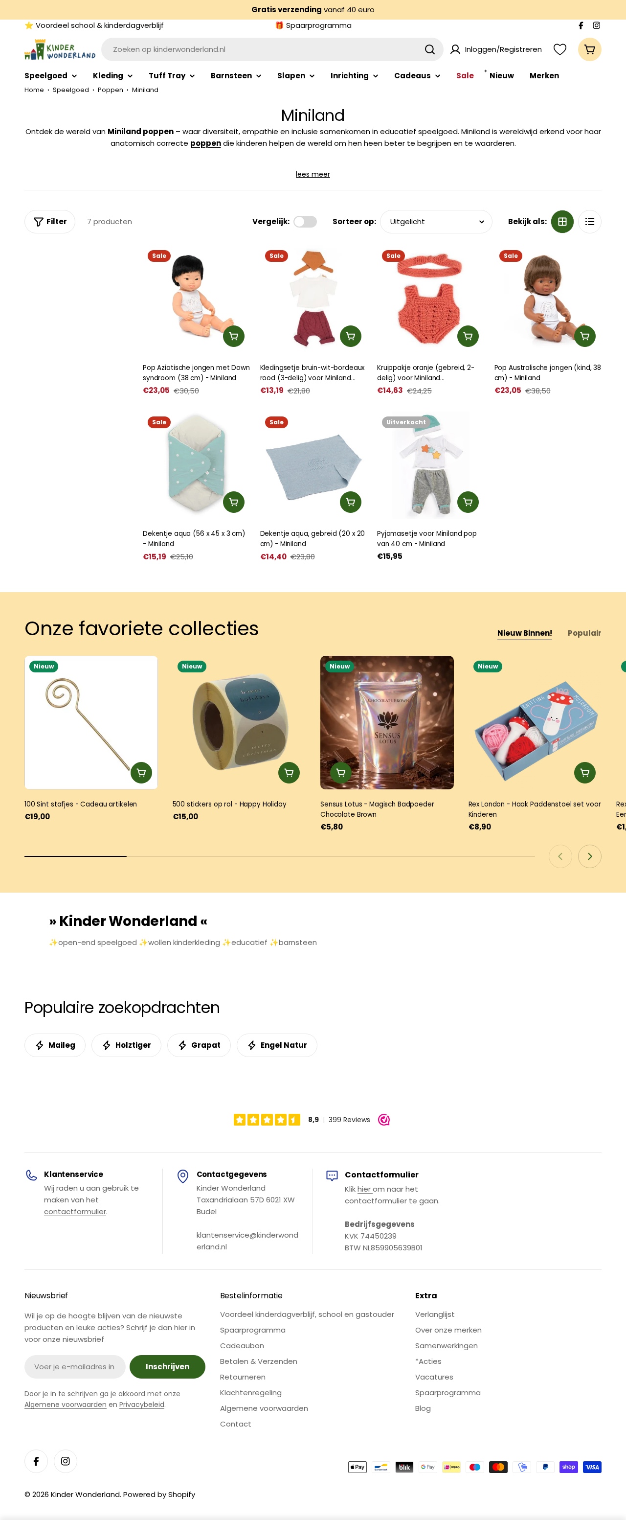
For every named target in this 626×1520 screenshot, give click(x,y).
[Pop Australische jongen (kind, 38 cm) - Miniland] (548, 299)
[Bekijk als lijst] (590, 221)
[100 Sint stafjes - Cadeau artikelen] (91, 722)
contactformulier (75, 1211)
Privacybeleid (141, 1404)
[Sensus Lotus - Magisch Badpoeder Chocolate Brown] (387, 722)
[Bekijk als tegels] (562, 221)
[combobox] (272, 49)
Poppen (110, 89)
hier (365, 1189)
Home (34, 89)
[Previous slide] (560, 856)
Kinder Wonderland (85, 1494)
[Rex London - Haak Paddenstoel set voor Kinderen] (535, 722)
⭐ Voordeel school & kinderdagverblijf (94, 25)
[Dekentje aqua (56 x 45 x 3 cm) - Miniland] (196, 465)
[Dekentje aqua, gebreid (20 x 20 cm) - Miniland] (314, 465)
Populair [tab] (585, 633)
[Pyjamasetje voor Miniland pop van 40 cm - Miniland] (431, 465)
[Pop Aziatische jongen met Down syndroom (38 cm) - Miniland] (196, 299)
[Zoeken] (430, 49)
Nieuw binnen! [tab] (524, 633)
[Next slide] (590, 856)
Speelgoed (71, 89)
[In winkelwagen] (234, 336)
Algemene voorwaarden (65, 1404)
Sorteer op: (354, 221)
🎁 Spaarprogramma (313, 25)
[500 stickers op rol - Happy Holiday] (239, 722)
